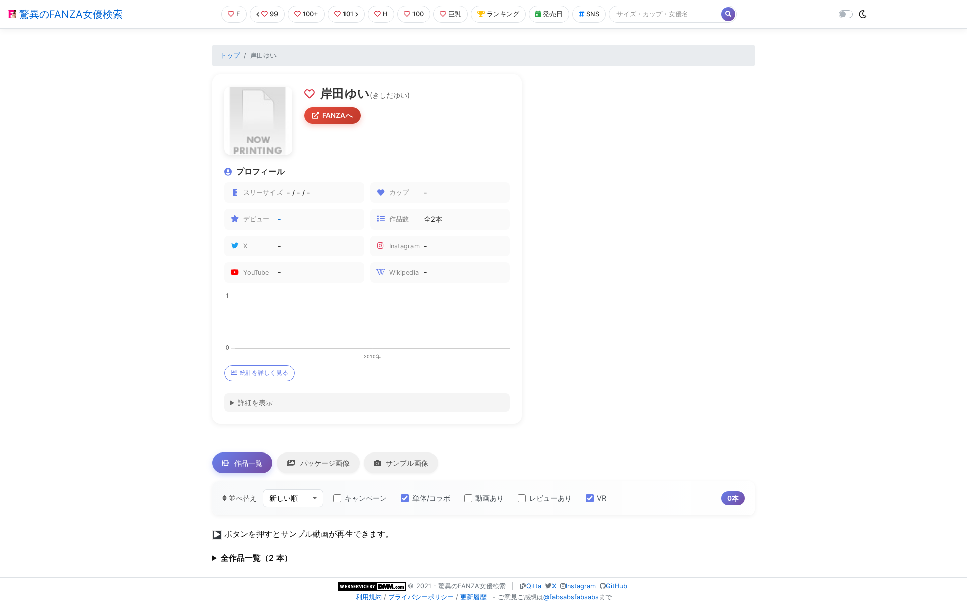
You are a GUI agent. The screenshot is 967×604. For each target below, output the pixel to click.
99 (274, 14)
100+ (310, 14)
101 (348, 14)
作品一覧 (247, 463)
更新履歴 (473, 597)
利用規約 (369, 597)
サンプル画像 (406, 463)
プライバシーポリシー (421, 597)
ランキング (503, 14)
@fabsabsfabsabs (571, 597)
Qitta (533, 586)
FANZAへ (337, 115)
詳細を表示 (255, 402)
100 (418, 14)
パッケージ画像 (324, 463)
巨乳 (454, 14)
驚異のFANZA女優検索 (69, 14)
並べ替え (242, 498)
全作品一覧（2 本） (256, 558)
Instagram (581, 586)
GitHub (616, 586)
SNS (592, 14)
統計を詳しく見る (264, 372)
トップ (230, 55)
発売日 (553, 14)
